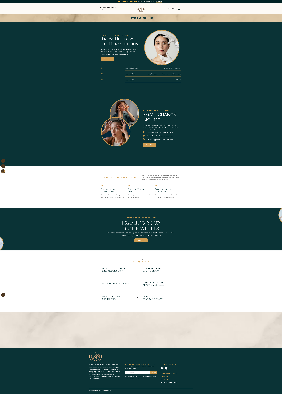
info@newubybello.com (169, 373)
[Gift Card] (3, 295)
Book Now (107, 59)
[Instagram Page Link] (3, 171)
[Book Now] (3, 161)
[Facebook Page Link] (3, 166)
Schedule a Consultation (108, 7)
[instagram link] (166, 368)
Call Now (141, 341)
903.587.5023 (165, 379)
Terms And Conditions (130, 378)
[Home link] (141, 9)
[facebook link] (162, 368)
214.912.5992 (172, 9)
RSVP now (159, 1)
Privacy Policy (140, 378)
